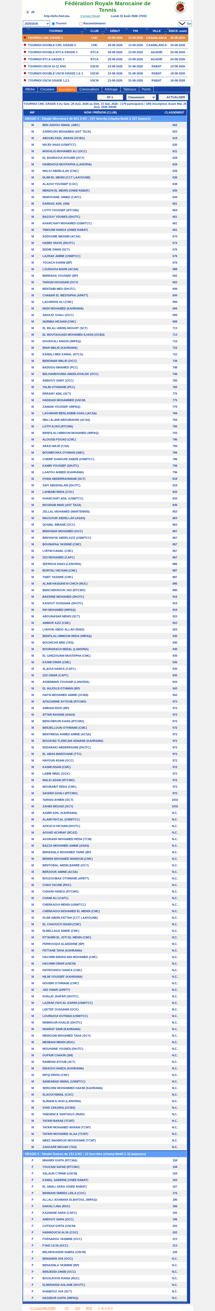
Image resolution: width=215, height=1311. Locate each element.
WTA (89, 1308)
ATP (77, 1308)
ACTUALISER (175, 97)
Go (189, 23)
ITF (67, 1308)
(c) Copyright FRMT (43, 1308)
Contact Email (90, 16)
